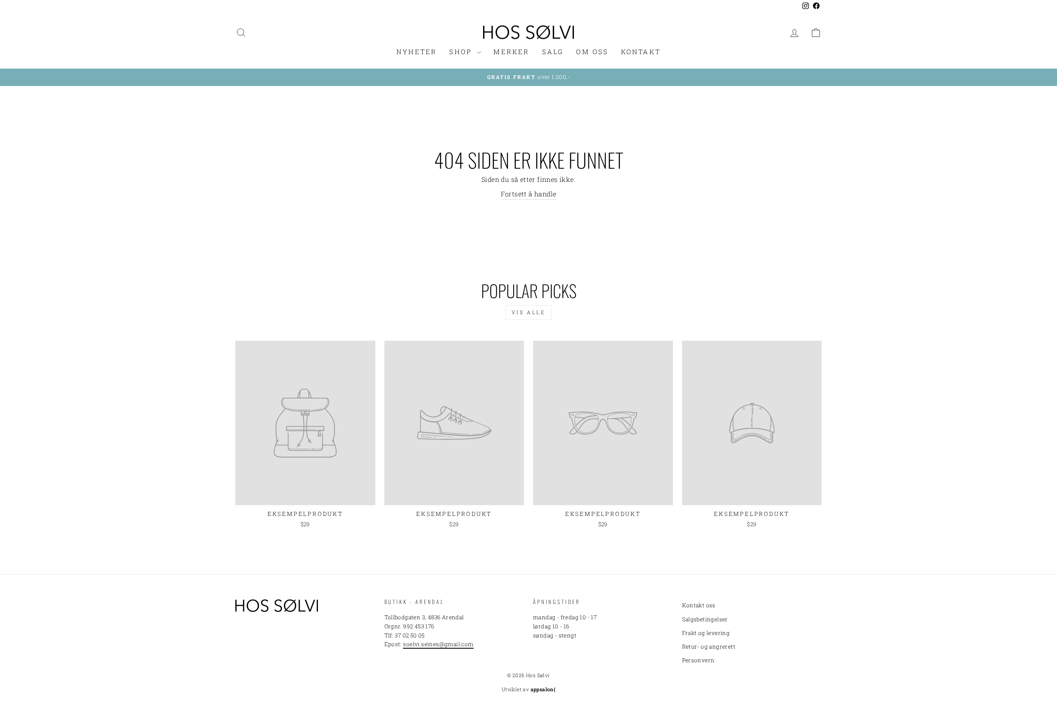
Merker (511, 51)
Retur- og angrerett (709, 646)
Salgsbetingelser (705, 619)
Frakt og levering (706, 633)
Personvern (698, 660)
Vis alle (529, 312)
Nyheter (416, 51)
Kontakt (641, 51)
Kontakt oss (699, 605)
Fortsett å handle (529, 193)
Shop (462, 51)
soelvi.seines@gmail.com (438, 644)
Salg (553, 51)
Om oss (592, 51)
